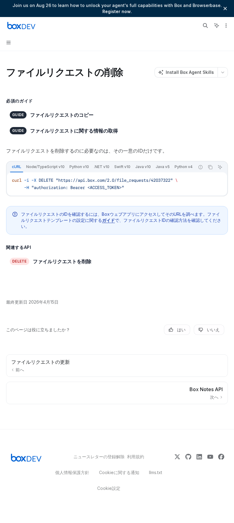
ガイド (108, 220)
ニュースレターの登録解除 (95, 456)
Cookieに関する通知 (119, 472)
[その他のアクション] (226, 25)
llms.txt (155, 472)
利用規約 (135, 456)
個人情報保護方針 (72, 472)
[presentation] (100, 167)
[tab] (16, 166)
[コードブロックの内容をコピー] (210, 167)
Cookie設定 (108, 488)
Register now (116, 11)
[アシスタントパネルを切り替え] (216, 25)
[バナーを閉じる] (225, 8)
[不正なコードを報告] (200, 167)
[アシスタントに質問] (220, 167)
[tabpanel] (117, 183)
